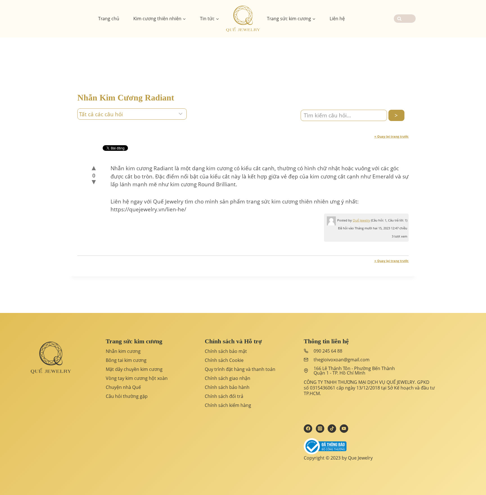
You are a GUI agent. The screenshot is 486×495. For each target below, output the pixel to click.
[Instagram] (320, 428)
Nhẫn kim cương (123, 351)
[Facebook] (308, 428)
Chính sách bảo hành (227, 387)
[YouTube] (344, 428)
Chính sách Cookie (224, 360)
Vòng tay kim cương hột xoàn (137, 378)
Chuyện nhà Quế (123, 387)
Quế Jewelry (361, 220)
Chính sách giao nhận (227, 378)
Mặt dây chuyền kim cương (134, 369)
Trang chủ (108, 18)
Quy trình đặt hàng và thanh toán (240, 369)
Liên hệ (337, 18)
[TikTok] (332, 428)
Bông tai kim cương (126, 360)
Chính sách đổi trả (224, 396)
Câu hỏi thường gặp (127, 396)
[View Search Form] (404, 18)
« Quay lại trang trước (391, 136)
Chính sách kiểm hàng (228, 405)
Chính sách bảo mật (226, 351)
